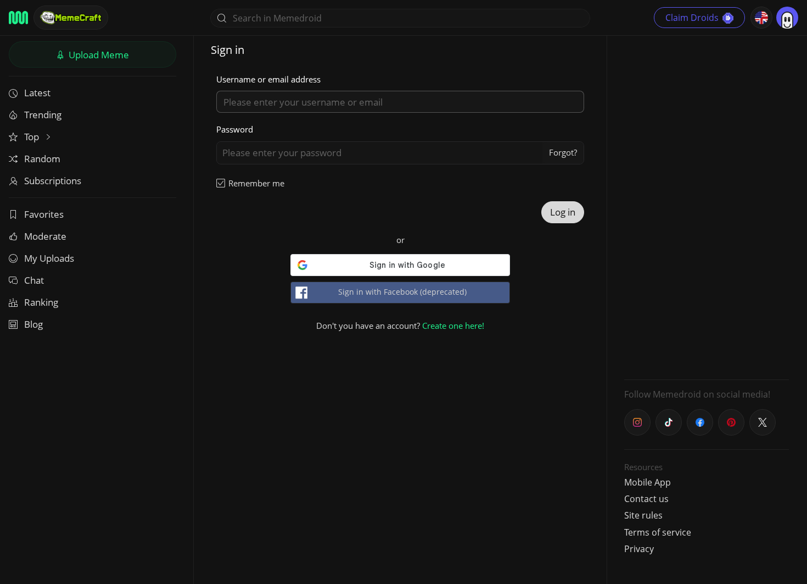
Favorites (44, 214)
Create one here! (453, 325)
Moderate (45, 236)
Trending (42, 114)
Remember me (256, 183)
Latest (37, 92)
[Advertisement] (706, 206)
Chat (34, 280)
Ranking (41, 302)
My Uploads (49, 258)
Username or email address (268, 79)
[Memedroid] (18, 17)
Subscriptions (52, 180)
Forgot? (563, 152)
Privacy (639, 549)
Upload (97, 54)
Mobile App (647, 482)
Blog (33, 324)
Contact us (646, 499)
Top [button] (32, 136)
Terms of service (657, 532)
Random (42, 158)
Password (234, 129)
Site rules (643, 515)
